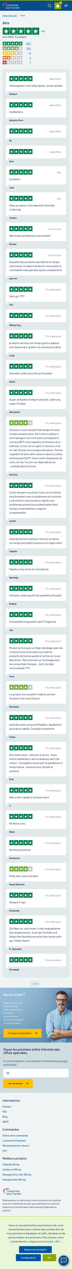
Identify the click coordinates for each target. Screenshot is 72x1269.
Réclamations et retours (16, 1145)
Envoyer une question (20, 1033)
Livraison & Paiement (14, 1140)
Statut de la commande (15, 1135)
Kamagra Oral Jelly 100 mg (17, 1174)
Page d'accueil (10, 15)
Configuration (28, 1257)
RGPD (6, 1121)
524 (29, 48)
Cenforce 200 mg (12, 1169)
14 (29, 53)
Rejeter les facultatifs (35, 1249)
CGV (5, 1150)
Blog (5, 1116)
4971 (28, 43)
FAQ (5, 1111)
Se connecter (15, 1083)
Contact (7, 1106)
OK (49, 1257)
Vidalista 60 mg (11, 1164)
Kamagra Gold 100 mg (14, 1179)
